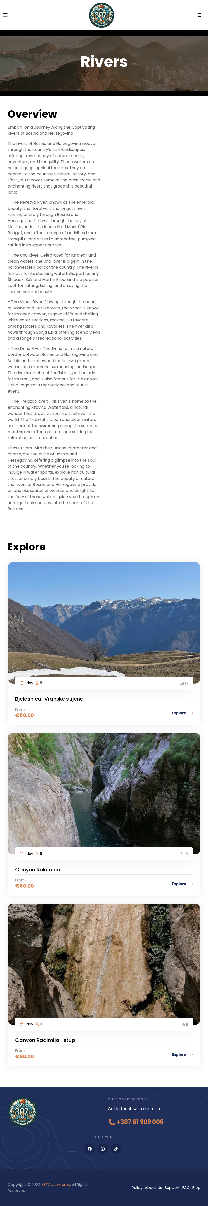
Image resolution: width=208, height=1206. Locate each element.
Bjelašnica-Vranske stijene (49, 698)
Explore (179, 713)
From (20, 709)
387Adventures (55, 1184)
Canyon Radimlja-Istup (45, 1040)
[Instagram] (102, 1149)
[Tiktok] (116, 1149)
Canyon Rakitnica (37, 869)
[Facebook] (89, 1149)
